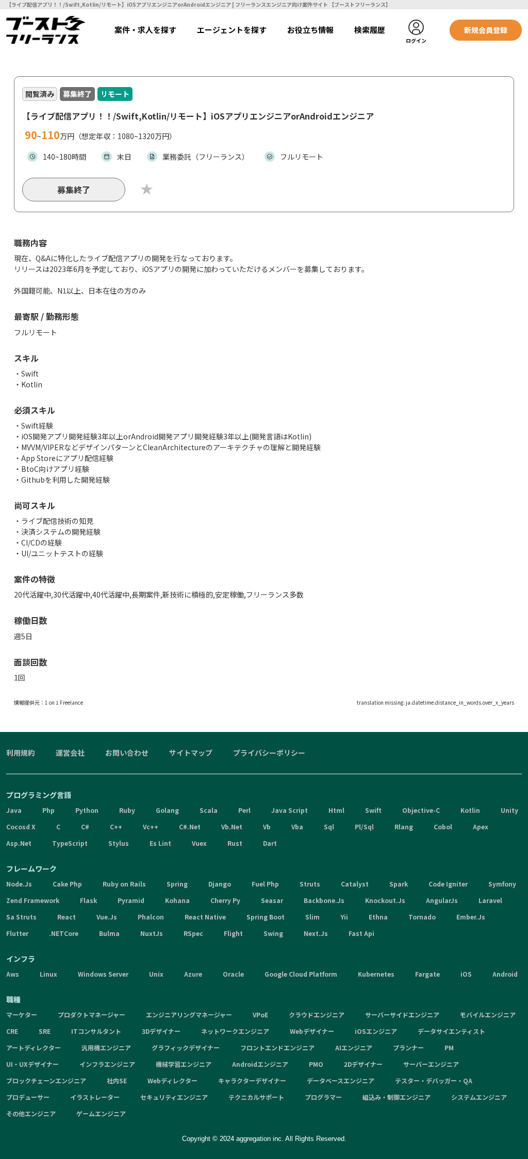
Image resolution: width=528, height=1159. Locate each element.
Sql (329, 826)
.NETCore (63, 933)
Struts (310, 883)
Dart (270, 843)
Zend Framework (32, 900)
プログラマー (323, 1097)
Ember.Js (470, 916)
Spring (177, 883)
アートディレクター (33, 1047)
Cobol (443, 826)
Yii (344, 916)
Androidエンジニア (260, 1064)
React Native (205, 916)
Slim (312, 916)
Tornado (422, 916)
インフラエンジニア (107, 1064)
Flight (233, 933)
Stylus (118, 843)
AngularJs (442, 900)
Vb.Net (231, 826)
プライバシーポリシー (269, 752)
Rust (234, 843)
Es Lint (160, 843)
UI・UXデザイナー (32, 1064)
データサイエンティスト (451, 1031)
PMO (316, 1064)
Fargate (427, 973)
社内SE (117, 1080)
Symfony (502, 883)
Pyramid (131, 900)
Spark (398, 883)
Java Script (289, 810)
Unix (156, 973)
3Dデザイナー (161, 1031)
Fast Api (361, 933)
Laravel (490, 900)
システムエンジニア (479, 1097)
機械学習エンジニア (183, 1064)
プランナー (408, 1047)
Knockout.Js (385, 900)
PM (449, 1047)
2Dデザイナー (363, 1064)
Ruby (127, 810)
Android (505, 973)
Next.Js (316, 933)
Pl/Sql (364, 826)
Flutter (17, 933)
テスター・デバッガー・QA (433, 1080)
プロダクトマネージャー (91, 1014)
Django (219, 883)
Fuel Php (265, 883)
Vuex (199, 843)
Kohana (177, 900)
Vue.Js (106, 916)
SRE (45, 1031)
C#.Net (190, 826)
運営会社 (70, 752)
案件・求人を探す (145, 29)
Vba (297, 826)
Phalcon (151, 916)
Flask (88, 900)
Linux (48, 973)
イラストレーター (95, 1097)
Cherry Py (225, 900)
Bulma (109, 933)
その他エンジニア (31, 1113)
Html (336, 810)
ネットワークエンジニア (235, 1031)
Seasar (272, 900)
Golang (167, 810)
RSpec (193, 933)
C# (85, 826)
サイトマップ (190, 752)
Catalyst (355, 883)
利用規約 (20, 752)
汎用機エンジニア (106, 1047)
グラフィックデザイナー (186, 1047)
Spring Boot (265, 916)
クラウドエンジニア (316, 1014)
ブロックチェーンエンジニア (46, 1080)
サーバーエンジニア (431, 1064)
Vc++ (150, 826)
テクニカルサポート (256, 1097)
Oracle (233, 973)
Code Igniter (448, 883)
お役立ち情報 (310, 29)
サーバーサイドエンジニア (402, 1014)
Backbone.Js (324, 900)
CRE (12, 1031)
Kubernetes (376, 973)
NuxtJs (151, 933)
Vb (267, 826)
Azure (193, 973)
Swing (273, 933)
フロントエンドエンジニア (277, 1047)
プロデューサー (28, 1097)
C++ (116, 826)
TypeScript (70, 843)
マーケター (21, 1014)
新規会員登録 (485, 30)
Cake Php (67, 883)
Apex (480, 826)
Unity (509, 810)
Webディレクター (172, 1080)
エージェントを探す (232, 29)
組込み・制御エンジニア (396, 1097)
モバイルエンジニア (488, 1014)
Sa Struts (21, 916)
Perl (244, 810)
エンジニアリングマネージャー (189, 1014)
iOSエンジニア (376, 1031)
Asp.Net (18, 843)
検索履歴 (369, 29)
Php (48, 810)
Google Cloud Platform (301, 973)
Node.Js (19, 883)
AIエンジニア (353, 1047)
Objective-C (421, 810)
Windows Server (103, 973)
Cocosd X (21, 826)
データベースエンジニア (340, 1080)
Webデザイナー (312, 1031)
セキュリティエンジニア (174, 1097)
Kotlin (470, 810)
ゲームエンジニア (101, 1113)
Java (14, 810)
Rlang (403, 826)
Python (86, 810)
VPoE (260, 1014)
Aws (12, 973)
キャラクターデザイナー (252, 1080)
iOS (466, 973)
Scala (209, 810)
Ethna (378, 916)
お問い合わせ (126, 752)
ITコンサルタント (96, 1031)
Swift (373, 810)
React (66, 916)
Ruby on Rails (124, 883)
